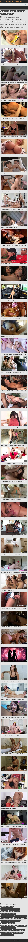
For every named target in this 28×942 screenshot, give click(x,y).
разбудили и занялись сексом (8, 925)
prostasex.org (4, 13)
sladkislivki (13, 11)
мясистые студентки (14, 911)
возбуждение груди (21, 925)
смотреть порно (5, 11)
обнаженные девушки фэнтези (8, 913)
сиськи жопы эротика (21, 916)
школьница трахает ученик (7, 916)
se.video (11, 13)
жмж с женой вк (5, 920)
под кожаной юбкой (18, 932)
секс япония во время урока (8, 923)
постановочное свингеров (7, 935)
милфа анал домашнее (6, 932)
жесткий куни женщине (18, 930)
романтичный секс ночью (7, 906)
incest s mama (4, 911)
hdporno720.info (21, 11)
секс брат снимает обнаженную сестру (10, 909)
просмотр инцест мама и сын (8, 927)
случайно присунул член (7, 918)
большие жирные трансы (20, 918)
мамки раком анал (15, 920)
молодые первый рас (6, 930)
